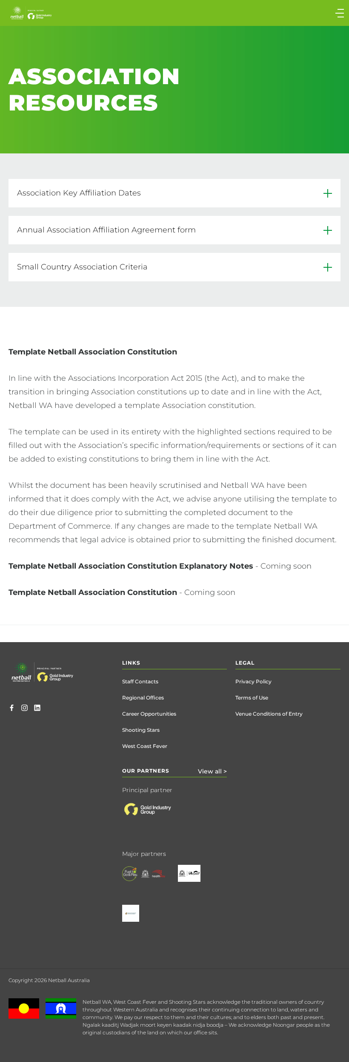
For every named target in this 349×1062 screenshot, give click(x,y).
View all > (212, 771)
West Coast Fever (144, 746)
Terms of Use (251, 697)
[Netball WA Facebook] (12, 708)
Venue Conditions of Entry (269, 714)
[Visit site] (155, 816)
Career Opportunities (149, 714)
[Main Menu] (260, 13)
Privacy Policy (253, 681)
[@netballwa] (24, 708)
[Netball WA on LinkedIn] (37, 708)
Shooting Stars (141, 730)
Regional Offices (143, 697)
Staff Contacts (140, 681)
